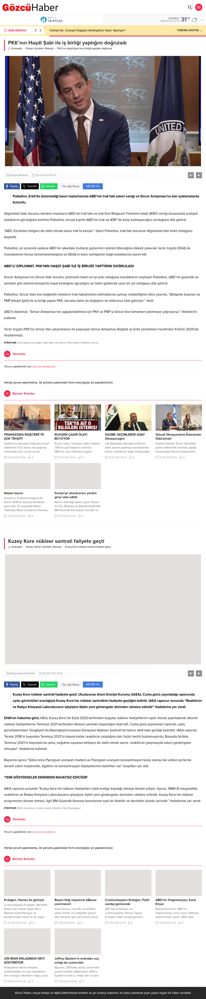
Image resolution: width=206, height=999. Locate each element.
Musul (63, 342)
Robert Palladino (82, 342)
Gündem (39, 48)
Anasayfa (16, 48)
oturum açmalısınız (43, 366)
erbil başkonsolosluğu (29, 342)
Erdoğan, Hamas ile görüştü (24, 900)
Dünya (29, 48)
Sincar (95, 342)
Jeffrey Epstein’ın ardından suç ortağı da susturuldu (77, 961)
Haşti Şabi (47, 342)
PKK (69, 342)
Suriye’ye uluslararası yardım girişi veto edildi (76, 495)
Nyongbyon (74, 808)
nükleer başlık (43, 808)
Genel (37, 546)
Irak (56, 342)
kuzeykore (29, 808)
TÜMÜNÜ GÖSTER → (189, 30)
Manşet (49, 48)
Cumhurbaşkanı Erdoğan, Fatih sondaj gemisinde (127, 902)
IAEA (20, 808)
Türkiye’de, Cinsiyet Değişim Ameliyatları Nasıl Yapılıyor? (87, 30)
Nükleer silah (60, 808)
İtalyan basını (13, 493)
